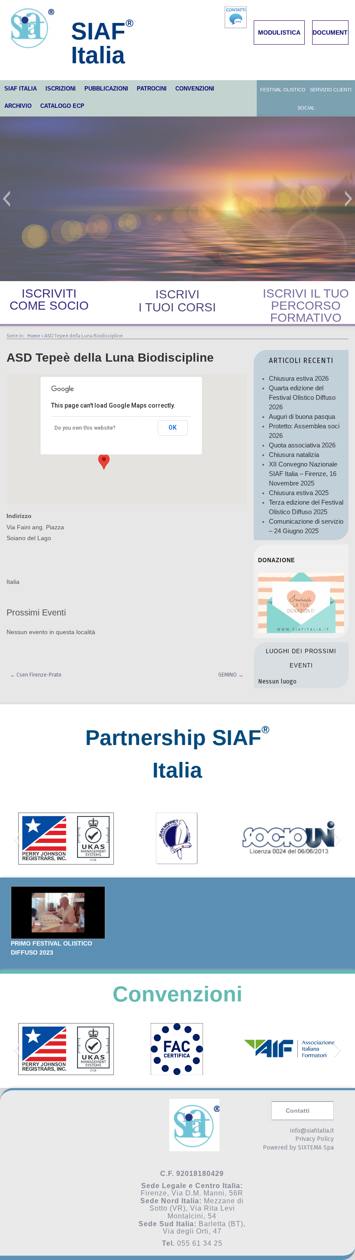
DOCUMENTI (331, 32)
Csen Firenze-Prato (35, 675)
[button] (6, 198)
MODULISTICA (279, 32)
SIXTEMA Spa (316, 1147)
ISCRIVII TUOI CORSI (177, 301)
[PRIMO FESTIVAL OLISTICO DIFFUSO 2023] (58, 912)
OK (172, 427)
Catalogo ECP (62, 106)
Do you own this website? (85, 428)
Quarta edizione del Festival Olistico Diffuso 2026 (302, 397)
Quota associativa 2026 (302, 445)
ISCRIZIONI (60, 88)
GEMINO (230, 675)
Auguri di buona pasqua (302, 416)
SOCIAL (306, 107)
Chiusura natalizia (294, 454)
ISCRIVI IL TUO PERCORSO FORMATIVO (306, 305)
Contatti (298, 1110)
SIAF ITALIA (20, 88)
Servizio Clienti (331, 89)
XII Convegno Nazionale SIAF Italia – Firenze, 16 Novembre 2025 (303, 473)
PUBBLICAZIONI (106, 88)
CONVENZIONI (194, 88)
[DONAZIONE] (301, 631)
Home (33, 335)
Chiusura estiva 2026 (299, 378)
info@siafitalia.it (312, 1130)
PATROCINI (152, 88)
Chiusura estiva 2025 (299, 492)
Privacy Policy (314, 1139)
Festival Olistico (283, 89)
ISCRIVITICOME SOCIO (49, 299)
